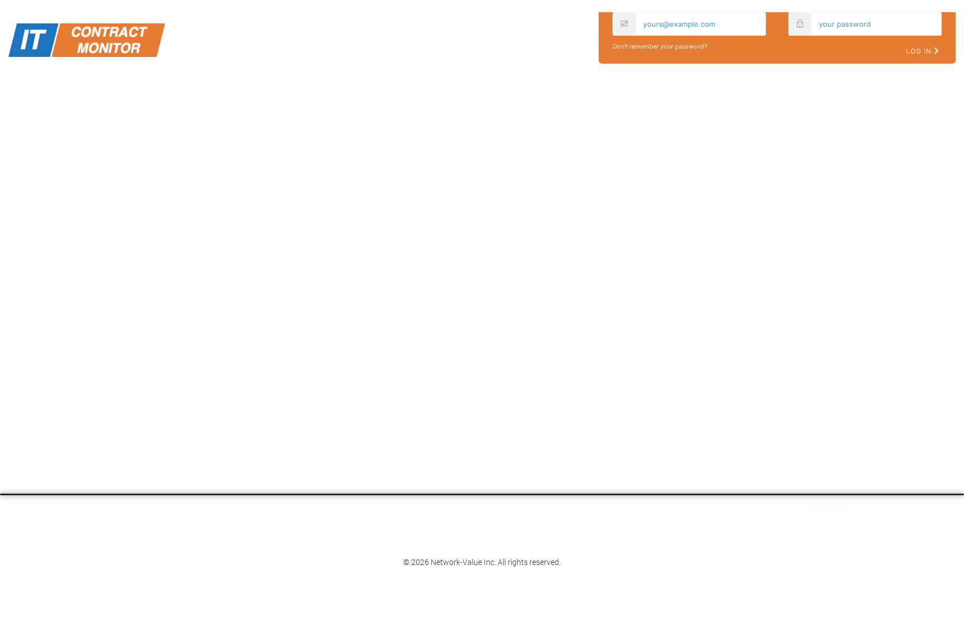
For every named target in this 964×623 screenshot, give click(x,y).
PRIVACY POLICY (506, 552)
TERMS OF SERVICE (462, 552)
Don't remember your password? (660, 46)
